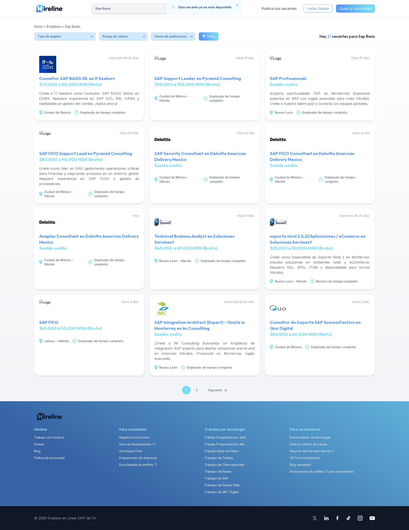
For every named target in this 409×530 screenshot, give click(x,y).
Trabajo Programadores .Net (224, 444)
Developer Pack (130, 451)
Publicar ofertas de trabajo (308, 444)
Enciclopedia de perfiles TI (138, 464)
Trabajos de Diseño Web (222, 485)
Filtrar (211, 36)
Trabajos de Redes (218, 471)
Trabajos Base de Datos (221, 451)
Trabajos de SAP (216, 478)
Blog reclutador (300, 464)
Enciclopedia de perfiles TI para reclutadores (322, 471)
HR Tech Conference (305, 458)
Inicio (38, 26)
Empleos (54, 26)
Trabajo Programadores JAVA (225, 437)
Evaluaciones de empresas (138, 458)
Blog (37, 451)
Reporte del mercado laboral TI (312, 451)
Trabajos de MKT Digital (221, 492)
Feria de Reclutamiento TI (137, 444)
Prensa (39, 444)
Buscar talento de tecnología (310, 437)
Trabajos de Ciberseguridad (224, 464)
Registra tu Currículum (134, 437)
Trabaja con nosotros (49, 437)
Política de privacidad (49, 458)
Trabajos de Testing (218, 458)
